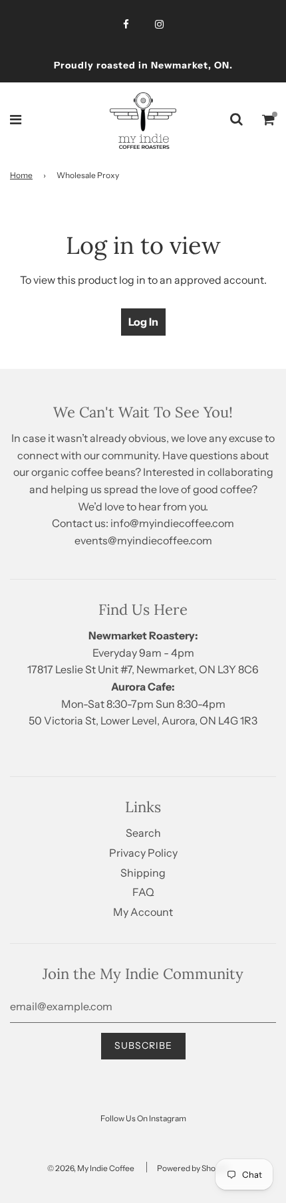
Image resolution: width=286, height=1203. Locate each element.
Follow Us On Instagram (143, 1118)
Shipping (143, 872)
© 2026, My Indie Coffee (90, 1168)
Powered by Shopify (193, 1168)
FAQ (143, 892)
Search (143, 832)
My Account (143, 912)
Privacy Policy (143, 852)
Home (21, 175)
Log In (143, 321)
